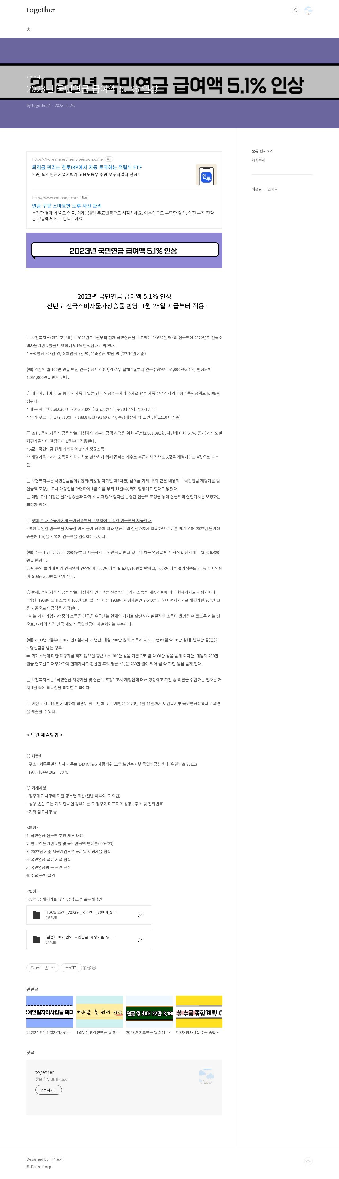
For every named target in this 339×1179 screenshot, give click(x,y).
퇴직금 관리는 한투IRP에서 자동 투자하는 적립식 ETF (87, 167)
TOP (308, 1161)
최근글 (257, 189)
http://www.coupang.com (55, 197)
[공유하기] (46, 968)
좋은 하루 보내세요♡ (52, 1079)
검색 (296, 11)
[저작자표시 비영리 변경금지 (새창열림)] (89, 968)
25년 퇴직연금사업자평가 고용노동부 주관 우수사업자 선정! (85, 174)
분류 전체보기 (262, 151)
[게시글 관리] (53, 968)
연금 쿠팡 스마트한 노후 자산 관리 (67, 205)
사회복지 (258, 160)
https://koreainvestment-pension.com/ (68, 159)
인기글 (272, 189)
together (40, 10)
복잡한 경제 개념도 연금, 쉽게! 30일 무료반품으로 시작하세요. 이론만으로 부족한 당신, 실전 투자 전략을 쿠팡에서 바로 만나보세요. (123, 215)
